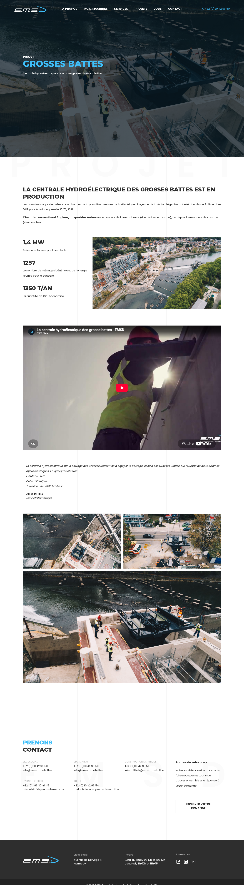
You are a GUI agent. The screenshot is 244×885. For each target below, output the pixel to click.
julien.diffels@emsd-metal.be (144, 770)
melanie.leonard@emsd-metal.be (96, 789)
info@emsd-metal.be (37, 770)
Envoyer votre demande (198, 806)
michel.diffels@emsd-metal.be (43, 789)
